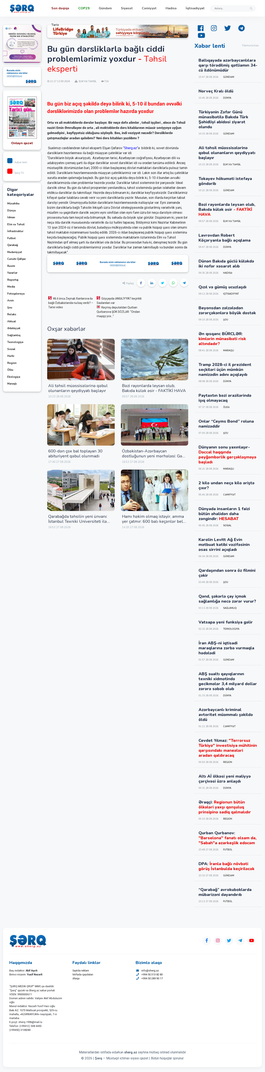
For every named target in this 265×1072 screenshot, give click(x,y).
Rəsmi (11, 266)
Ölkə (10, 370)
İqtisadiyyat (195, 8)
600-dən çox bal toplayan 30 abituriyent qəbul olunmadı (75, 453)
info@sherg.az (150, 970)
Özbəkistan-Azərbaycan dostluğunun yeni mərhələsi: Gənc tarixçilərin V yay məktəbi (154, 456)
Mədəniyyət (14, 252)
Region (12, 363)
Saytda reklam (80, 970)
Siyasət (127, 8)
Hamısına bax (250, 45)
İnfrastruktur (15, 231)
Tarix (55, 25)
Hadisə (171, 8)
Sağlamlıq (13, 335)
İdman (11, 217)
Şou (9, 307)
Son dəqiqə (60, 8)
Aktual (11, 321)
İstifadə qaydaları (82, 974)
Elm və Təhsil (16, 224)
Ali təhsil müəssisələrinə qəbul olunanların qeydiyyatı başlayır (78, 388)
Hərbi (10, 356)
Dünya (11, 210)
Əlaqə (76, 978)
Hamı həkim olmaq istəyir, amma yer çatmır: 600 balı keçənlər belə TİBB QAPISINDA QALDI (153, 521)
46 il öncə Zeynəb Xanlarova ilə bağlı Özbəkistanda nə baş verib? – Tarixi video (70, 303)
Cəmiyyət (149, 8)
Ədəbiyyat (13, 328)
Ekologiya (13, 377)
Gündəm (105, 8)
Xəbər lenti (20, 162)
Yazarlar (12, 273)
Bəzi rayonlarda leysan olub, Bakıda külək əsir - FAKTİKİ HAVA (154, 388)
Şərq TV (19, 172)
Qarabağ (12, 245)
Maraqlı (12, 384)
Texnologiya (15, 342)
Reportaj (12, 280)
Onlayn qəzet (22, 143)
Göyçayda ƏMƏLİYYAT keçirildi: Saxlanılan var (119, 301)
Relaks (11, 314)
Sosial (11, 349)
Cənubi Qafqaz (16, 259)
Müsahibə (13, 203)
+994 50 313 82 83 (152, 974)
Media (11, 287)
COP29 (84, 8)
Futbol (11, 238)
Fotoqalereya (15, 294)
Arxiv (10, 300)
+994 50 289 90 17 (152, 978)
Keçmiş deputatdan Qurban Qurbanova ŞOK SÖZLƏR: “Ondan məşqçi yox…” (118, 312)
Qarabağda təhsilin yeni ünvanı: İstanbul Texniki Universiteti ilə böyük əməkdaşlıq (77, 521)
